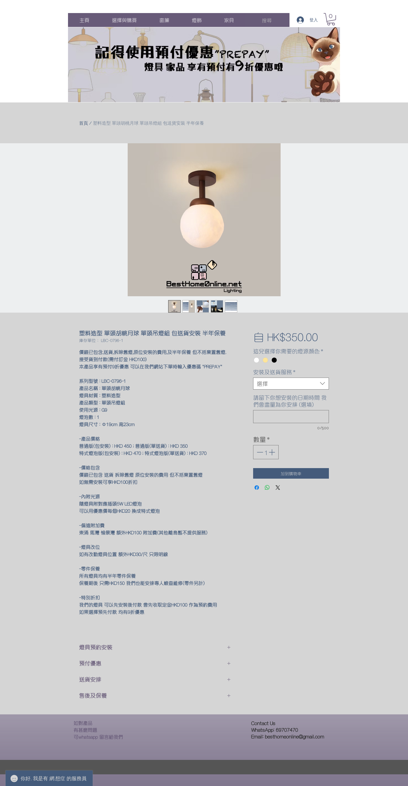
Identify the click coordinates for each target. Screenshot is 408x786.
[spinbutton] (266, 452)
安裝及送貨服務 (274, 371)
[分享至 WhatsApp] (267, 487)
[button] (331, 19)
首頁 (83, 123)
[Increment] (272, 452)
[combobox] (291, 384)
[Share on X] (277, 487)
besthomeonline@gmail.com (294, 736)
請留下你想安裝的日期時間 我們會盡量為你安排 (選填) (290, 401)
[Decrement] (259, 452)
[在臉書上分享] (256, 487)
